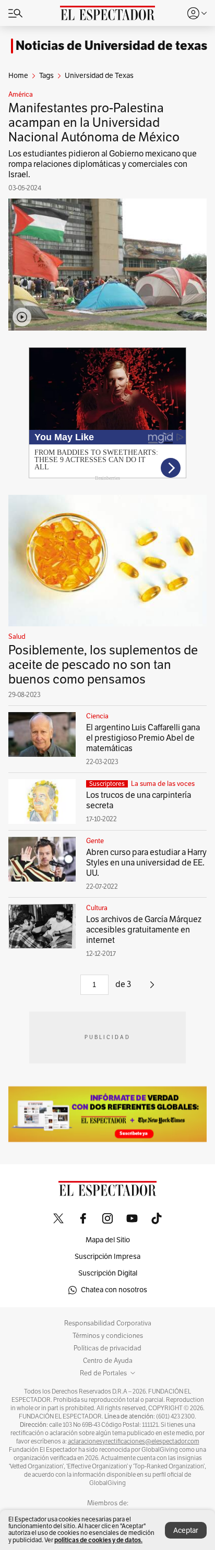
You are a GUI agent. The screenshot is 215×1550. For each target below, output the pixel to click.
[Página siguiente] (152, 988)
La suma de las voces (163, 784)
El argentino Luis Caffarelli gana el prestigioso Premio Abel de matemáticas (143, 738)
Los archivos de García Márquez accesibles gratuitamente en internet (143, 929)
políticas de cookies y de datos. (98, 1540)
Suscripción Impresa (107, 1256)
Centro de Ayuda (108, 1360)
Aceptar (185, 1530)
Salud (17, 637)
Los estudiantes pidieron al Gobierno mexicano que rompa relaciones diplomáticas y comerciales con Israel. (102, 164)
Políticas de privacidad (107, 1348)
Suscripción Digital (107, 1273)
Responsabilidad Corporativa (107, 1323)
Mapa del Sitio (108, 1240)
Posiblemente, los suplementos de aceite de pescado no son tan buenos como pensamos (103, 664)
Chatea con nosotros (114, 1289)
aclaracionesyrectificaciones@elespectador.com (133, 1441)
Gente (95, 841)
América (20, 94)
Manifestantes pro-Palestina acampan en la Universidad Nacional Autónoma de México (94, 122)
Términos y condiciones (108, 1335)
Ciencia (97, 716)
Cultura (97, 908)
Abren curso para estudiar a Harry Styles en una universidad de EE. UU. (146, 862)
